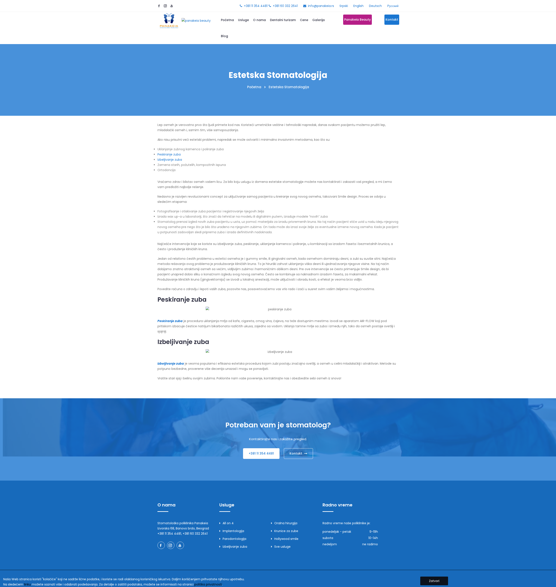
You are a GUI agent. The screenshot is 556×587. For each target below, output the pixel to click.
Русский (393, 6)
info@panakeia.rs (321, 6)
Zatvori (434, 581)
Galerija (318, 20)
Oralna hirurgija (285, 523)
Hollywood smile (286, 539)
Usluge (243, 20)
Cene (304, 20)
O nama (259, 20)
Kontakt (392, 19)
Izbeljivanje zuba (169, 159)
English (358, 6)
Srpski (343, 6)
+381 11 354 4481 (256, 6)
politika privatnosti (208, 584)
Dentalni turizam (283, 20)
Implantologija (233, 531)
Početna (227, 20)
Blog (224, 36)
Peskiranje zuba (169, 154)
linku (27, 584)
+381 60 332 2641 (285, 6)
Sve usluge (282, 546)
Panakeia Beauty (357, 19)
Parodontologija (234, 539)
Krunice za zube (286, 531)
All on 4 (228, 523)
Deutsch (375, 6)
